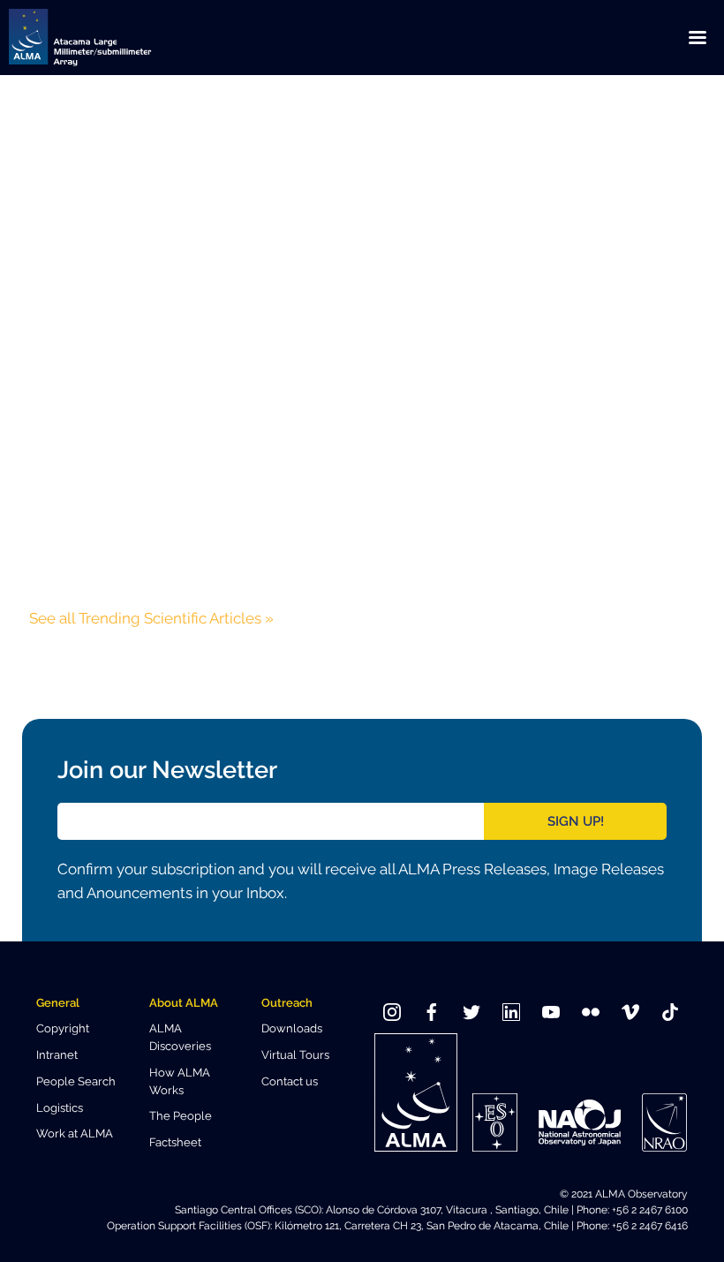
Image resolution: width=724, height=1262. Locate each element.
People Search (76, 1081)
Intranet (57, 1055)
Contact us (289, 1081)
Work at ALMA (74, 1133)
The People (180, 1115)
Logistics (59, 1108)
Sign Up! (575, 821)
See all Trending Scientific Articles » (151, 618)
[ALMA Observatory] (101, 37)
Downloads (291, 1028)
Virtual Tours (295, 1055)
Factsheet (175, 1142)
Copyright (62, 1028)
